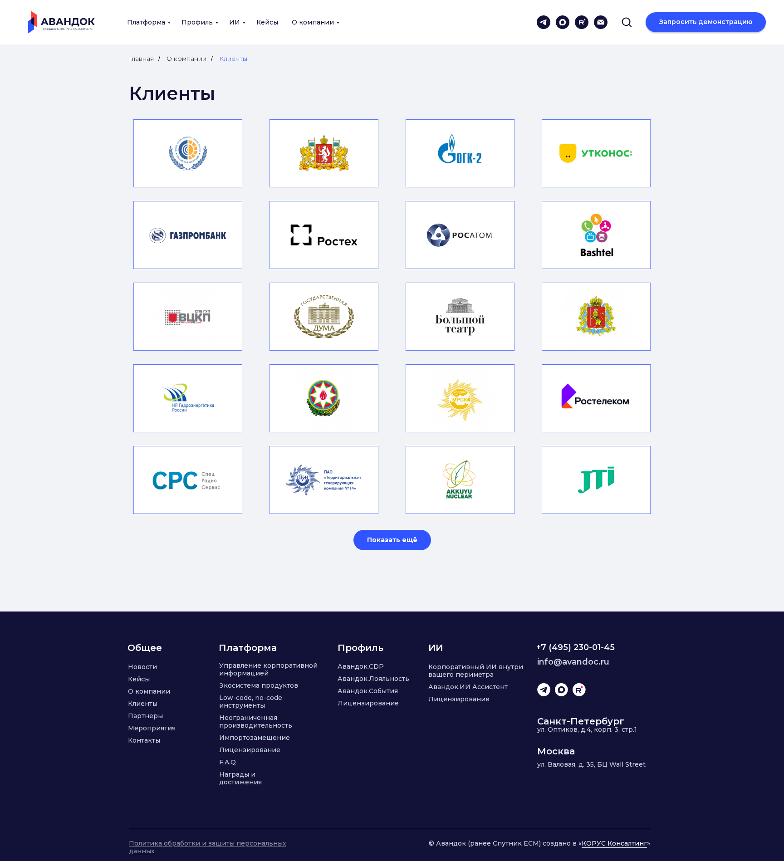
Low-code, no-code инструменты (250, 701)
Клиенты (142, 704)
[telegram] (543, 22)
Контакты (144, 740)
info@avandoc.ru (573, 662)
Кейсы (267, 22)
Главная (141, 58)
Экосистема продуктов (258, 685)
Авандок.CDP (361, 666)
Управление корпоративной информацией (268, 669)
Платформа (146, 22)
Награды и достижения (240, 778)
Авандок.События (368, 691)
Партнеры (145, 716)
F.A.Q (227, 762)
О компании (313, 22)
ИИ (234, 22)
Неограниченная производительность (255, 721)
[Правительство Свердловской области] (324, 153)
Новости (142, 667)
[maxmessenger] (562, 22)
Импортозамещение (254, 738)
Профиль (197, 22)
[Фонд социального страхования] (188, 153)
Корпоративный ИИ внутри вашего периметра (475, 671)
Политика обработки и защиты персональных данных (207, 847)
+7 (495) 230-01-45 (575, 647)
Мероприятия (152, 728)
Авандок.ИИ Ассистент (468, 687)
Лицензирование (249, 750)
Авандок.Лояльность (373, 679)
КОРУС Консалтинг (614, 843)
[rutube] (581, 22)
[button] (626, 21)
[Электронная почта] (601, 22)
